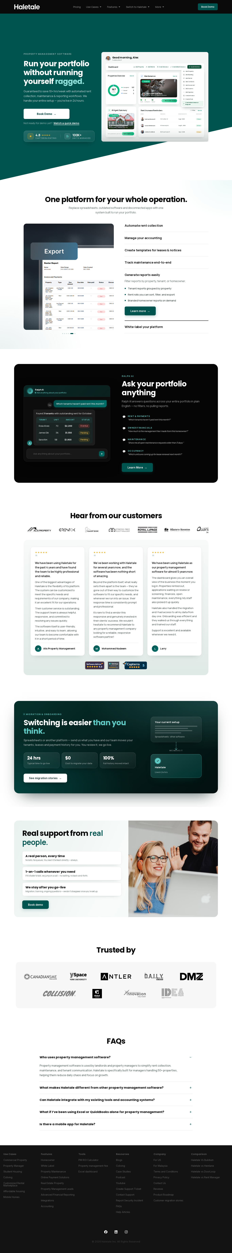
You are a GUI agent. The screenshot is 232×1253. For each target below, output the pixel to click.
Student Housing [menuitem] (12, 1175)
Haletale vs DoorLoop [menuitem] (203, 1175)
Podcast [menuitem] (120, 1180)
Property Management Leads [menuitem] (57, 1192)
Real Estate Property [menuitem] (52, 1186)
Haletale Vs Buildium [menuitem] (202, 1163)
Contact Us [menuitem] (160, 1186)
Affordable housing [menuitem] (14, 1194)
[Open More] (163, 7)
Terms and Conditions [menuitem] (166, 1175)
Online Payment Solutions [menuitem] (55, 1180)
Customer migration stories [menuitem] (168, 1204)
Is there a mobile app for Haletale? (67, 1128)
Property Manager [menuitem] (13, 1169)
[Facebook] (106, 1235)
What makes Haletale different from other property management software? (102, 1091)
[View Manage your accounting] (64, 335)
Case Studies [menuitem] (123, 1175)
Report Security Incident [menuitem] (129, 1204)
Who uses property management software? (75, 1061)
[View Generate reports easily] (70, 335)
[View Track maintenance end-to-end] (68, 335)
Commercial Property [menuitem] (15, 1163)
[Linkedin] (116, 1235)
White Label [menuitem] (47, 1169)
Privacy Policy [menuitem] (161, 1180)
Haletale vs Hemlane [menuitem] (202, 1169)
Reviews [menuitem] (158, 1192)
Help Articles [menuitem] (123, 1215)
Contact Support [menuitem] (125, 1198)
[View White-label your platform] (73, 335)
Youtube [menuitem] (120, 1186)
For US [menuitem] (157, 1163)
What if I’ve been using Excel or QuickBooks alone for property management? (102, 1115)
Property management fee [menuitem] (93, 1169)
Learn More (137, 471)
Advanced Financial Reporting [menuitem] (58, 1198)
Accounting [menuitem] (47, 1209)
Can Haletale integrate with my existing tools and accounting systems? (97, 1103)
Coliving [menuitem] (7, 1180)
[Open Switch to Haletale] (148, 7)
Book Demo (46, 114)
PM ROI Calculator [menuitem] (88, 1163)
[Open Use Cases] (100, 7)
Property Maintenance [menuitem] (53, 1175)
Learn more (140, 328)
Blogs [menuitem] (119, 1163)
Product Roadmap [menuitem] (164, 1198)
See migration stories (45, 782)
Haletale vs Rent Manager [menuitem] (205, 1180)
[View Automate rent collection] (62, 335)
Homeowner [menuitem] (48, 1163)
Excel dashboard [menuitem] (87, 1175)
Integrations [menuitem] (47, 1204)
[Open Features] (119, 7)
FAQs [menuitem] (119, 1209)
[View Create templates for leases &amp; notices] (66, 335)
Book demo (35, 908)
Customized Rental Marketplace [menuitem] (13, 1187)
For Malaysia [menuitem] (160, 1169)
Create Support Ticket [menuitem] (128, 1192)
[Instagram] (126, 1235)
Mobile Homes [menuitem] (11, 1200)
